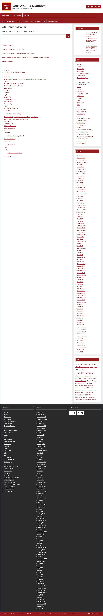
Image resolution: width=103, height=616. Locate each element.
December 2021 (81, 230)
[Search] (68, 36)
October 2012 (81, 300)
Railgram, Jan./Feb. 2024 (11, 108)
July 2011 (80, 318)
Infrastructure (81, 91)
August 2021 (80, 237)
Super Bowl (88, 394)
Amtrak (79, 64)
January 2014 (81, 266)
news (78, 107)
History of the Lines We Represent (13, 83)
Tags (5, 130)
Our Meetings (81, 114)
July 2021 (80, 239)
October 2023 (81, 192)
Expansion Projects (82, 78)
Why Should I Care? (9, 139)
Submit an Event (8, 123)
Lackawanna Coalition (29, 5)
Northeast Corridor (88, 385)
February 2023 (81, 205)
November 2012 (81, 297)
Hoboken (79, 89)
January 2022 (81, 228)
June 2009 (80, 352)
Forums (6, 81)
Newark (79, 383)
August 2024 (80, 178)
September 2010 (81, 336)
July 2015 (80, 252)
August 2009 (80, 349)
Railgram (79, 127)
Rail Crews (80, 125)
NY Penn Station (90, 388)
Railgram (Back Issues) (14, 114)
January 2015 (81, 257)
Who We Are (7, 156)
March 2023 (80, 203)
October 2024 (81, 176)
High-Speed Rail (81, 84)
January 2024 (81, 187)
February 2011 (81, 327)
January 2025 (81, 171)
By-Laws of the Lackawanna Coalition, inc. (16, 72)
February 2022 (81, 225)
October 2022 (81, 212)
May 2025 (80, 165)
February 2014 (81, 264)
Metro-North (80, 102)
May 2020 (80, 243)
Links (5, 147)
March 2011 (80, 324)
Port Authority (81, 123)
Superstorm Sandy (81, 397)
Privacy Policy (8, 104)
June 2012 (80, 309)
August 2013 (80, 277)
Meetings (6, 150)
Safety (86, 392)
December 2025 (81, 160)
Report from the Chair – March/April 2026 (13, 49)
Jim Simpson (93, 376)
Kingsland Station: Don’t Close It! (13, 86)
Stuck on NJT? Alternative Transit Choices (16, 119)
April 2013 (80, 286)
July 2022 (80, 214)
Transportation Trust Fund (81, 399)
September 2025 (81, 162)
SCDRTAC (91, 392)
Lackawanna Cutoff (82, 93)
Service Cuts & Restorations (85, 136)
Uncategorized (81, 143)
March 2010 (80, 343)
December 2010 (81, 329)
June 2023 (80, 198)
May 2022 (80, 219)
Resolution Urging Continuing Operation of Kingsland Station (21, 117)
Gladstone (78, 376)
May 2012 (80, 311)
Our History (7, 132)
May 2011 (80, 322)
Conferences (80, 71)
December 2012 (81, 295)
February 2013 (81, 291)
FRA (78, 80)
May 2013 (80, 284)
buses (95, 364)
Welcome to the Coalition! (15, 153)
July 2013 (80, 279)
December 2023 (81, 189)
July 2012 (80, 306)
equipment (95, 367)
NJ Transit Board (79, 385)
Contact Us (7, 141)
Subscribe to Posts (9, 128)
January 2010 (81, 345)
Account (6, 70)
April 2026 (80, 156)
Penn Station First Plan (91, 390)
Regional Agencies (82, 132)
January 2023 (81, 207)
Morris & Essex (92, 381)
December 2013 (81, 268)
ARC (81, 364)
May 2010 (80, 338)
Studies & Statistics (82, 141)
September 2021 (81, 234)
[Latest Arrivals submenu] (10, 15)
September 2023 (81, 194)
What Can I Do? (12, 144)
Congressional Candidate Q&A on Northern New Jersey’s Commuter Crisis (25, 79)
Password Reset (8, 101)
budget (89, 364)
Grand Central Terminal (83, 82)
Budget (79, 66)
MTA (78, 105)
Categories (7, 77)
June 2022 (80, 216)
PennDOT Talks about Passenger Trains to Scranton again (18, 53)
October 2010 (81, 334)
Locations (6, 92)
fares (77, 369)
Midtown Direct (93, 378)
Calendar (6, 74)
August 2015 (80, 250)
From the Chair (83, 369)
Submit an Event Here (10, 126)
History (79, 87)
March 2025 (80, 167)
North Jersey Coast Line (80, 388)
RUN (82, 392)
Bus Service (80, 69)
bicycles (85, 364)
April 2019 (80, 246)
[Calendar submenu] (29, 15)
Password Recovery (9, 99)
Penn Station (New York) (84, 118)
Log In (5, 95)
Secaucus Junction (79, 394)
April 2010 (80, 340)
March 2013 (80, 288)
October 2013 (81, 273)
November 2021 (81, 232)
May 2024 (80, 183)
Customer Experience (83, 73)
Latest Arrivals (8, 88)
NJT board (84, 383)
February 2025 (81, 169)
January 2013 (81, 293)
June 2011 (80, 320)
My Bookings (7, 97)
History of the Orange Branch (16, 136)
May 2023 (80, 201)
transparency (91, 397)
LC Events (7, 90)
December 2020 (81, 241)
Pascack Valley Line (79, 390)
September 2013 (81, 275)
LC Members (80, 96)
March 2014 (80, 261)
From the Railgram (84, 373)
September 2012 (81, 302)
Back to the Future (7, 61)
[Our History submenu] (20, 15)
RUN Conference (7, 45)
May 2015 (80, 255)
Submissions (7, 121)
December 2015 (81, 248)
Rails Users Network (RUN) (85, 129)
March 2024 (80, 185)
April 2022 (80, 221)
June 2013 (80, 282)
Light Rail (79, 98)
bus (92, 364)
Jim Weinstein (78, 378)
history (83, 376)
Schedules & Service (83, 134)
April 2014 (80, 259)
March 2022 (80, 223)
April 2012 (80, 313)
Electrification (81, 75)
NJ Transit (89, 383)
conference (86, 367)
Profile (6, 106)
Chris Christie (79, 367)
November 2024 (81, 174)
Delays (91, 367)
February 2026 (81, 158)
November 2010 (81, 331)
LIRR (78, 100)
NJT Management (82, 109)
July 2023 (80, 196)
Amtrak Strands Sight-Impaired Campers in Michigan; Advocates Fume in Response (25, 57)
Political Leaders (82, 120)
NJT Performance (82, 111)
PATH (78, 116)
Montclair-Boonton (80, 381)
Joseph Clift (85, 378)
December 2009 (81, 347)
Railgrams (7, 110)
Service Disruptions (82, 138)
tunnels (89, 399)
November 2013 (81, 270)
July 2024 (80, 180)
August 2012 (80, 304)
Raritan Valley (77, 392)
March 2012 (80, 315)
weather (94, 399)
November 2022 (81, 210)
